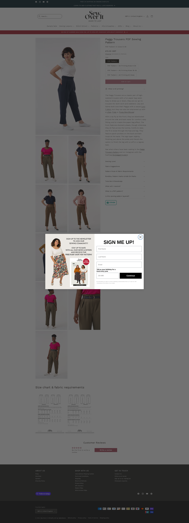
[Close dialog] (140, 237)
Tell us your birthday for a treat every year (106, 270)
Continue (130, 276)
